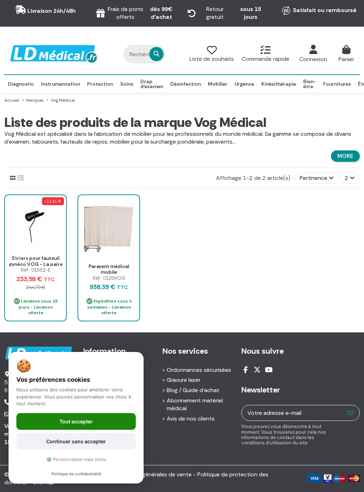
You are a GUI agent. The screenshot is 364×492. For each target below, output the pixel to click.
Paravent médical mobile (109, 269)
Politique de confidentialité (76, 473)
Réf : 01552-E (35, 270)
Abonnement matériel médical (195, 404)
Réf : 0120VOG (109, 278)
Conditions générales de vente (152, 474)
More (345, 156)
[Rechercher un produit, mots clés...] (156, 54)
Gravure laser (183, 380)
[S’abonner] (350, 413)
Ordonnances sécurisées (199, 370)
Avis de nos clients (191, 418)
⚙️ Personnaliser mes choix (76, 459)
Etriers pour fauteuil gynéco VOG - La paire (36, 261)
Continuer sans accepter (76, 441)
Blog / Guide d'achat (193, 390)
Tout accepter (76, 421)
